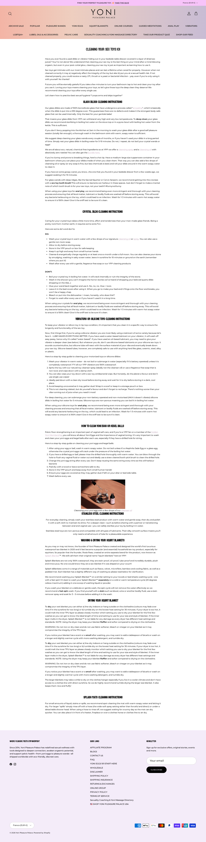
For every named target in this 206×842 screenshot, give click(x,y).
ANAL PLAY (173, 26)
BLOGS (93, 751)
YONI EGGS (77, 26)
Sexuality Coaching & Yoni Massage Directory (112, 800)
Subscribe (156, 770)
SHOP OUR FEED (184, 34)
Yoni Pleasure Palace (24, 833)
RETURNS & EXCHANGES (102, 784)
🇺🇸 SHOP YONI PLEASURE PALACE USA (109, 804)
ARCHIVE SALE (16, 26)
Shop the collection (133, 3)
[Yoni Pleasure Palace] (103, 13)
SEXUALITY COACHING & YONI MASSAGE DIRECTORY (110, 34)
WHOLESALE (96, 768)
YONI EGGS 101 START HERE (103, 763)
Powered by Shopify (42, 833)
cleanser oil (126, 510)
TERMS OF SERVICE (99, 796)
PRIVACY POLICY (98, 792)
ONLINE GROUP (98, 788)
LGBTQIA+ (18, 34)
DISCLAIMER (96, 772)
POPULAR (35, 26)
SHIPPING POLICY (99, 776)
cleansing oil (125, 239)
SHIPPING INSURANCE (101, 780)
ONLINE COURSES (123, 26)
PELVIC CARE (71, 34)
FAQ (92, 759)
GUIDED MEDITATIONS (150, 26)
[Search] (10, 14)
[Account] (188, 14)
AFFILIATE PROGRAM (101, 747)
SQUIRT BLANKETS (98, 26)
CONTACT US (96, 755)
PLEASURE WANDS (56, 26)
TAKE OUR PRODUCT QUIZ (156, 34)
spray (136, 239)
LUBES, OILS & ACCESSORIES (43, 34)
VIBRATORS (191, 26)
